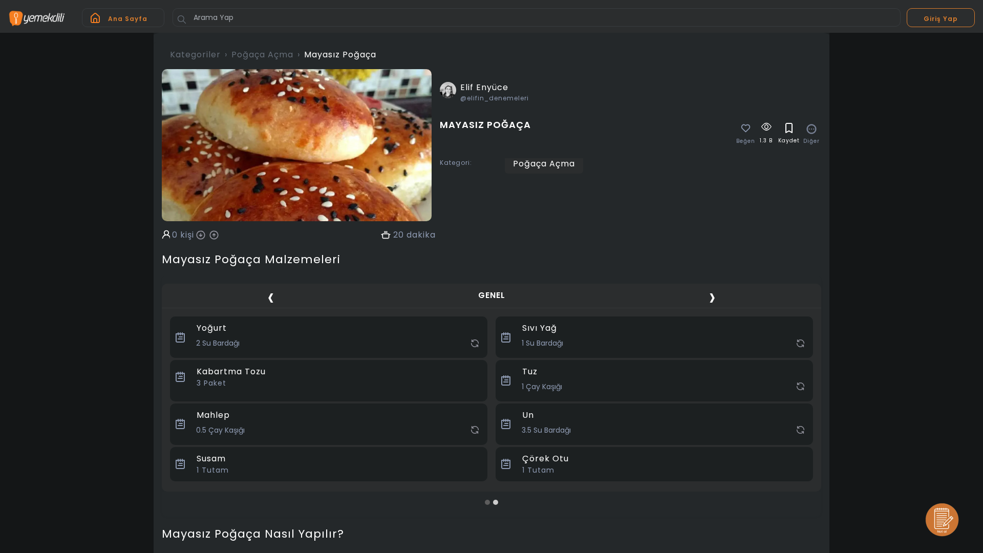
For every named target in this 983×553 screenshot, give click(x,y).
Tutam (213, 470)
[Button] (182, 19)
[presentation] (270, 297)
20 (398, 235)
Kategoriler (195, 54)
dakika (421, 235)
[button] (487, 502)
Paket (211, 383)
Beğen (745, 141)
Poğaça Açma (262, 54)
